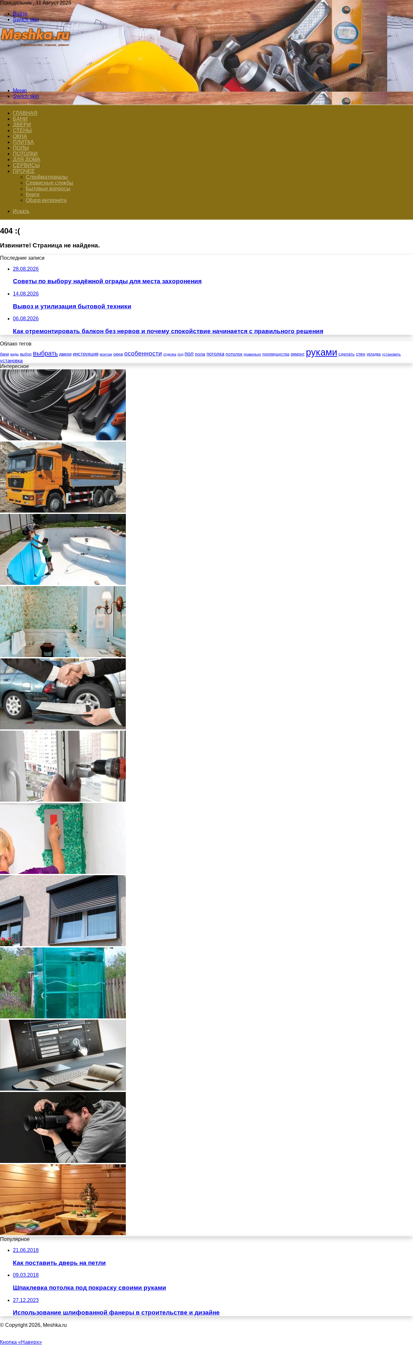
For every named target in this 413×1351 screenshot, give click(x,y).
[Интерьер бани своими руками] (63, 1233)
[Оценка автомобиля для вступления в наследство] (63, 727)
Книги (32, 194)
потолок (234, 353)
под (180, 354)
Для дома (26, 159)
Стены (22, 130)
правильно (252, 354)
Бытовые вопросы (48, 188)
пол (189, 354)
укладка (374, 354)
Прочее (24, 171)
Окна (20, 136)
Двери (22, 124)
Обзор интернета (46, 200)
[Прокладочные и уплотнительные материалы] (63, 438)
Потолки (25, 153)
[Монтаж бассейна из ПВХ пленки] (63, 583)
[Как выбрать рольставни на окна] (63, 944)
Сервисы (26, 165)
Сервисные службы (49, 182)
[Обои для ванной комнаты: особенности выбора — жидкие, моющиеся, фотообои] (63, 655)
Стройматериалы (47, 177)
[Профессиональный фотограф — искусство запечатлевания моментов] (63, 1161)
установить (391, 354)
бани (4, 354)
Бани (20, 119)
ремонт (298, 354)
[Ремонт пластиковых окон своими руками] (63, 800)
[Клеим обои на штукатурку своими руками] (63, 872)
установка (11, 360)
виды (14, 354)
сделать (346, 354)
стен (360, 353)
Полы (21, 148)
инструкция (85, 353)
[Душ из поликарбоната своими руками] (63, 1016)
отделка (169, 354)
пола (200, 353)
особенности (143, 353)
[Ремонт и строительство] (36, 79)
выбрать (45, 353)
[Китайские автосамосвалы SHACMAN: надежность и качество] (63, 511)
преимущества (275, 354)
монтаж (106, 354)
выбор (26, 354)
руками (321, 352)
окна (118, 354)
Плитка (23, 142)
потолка (215, 353)
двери (65, 354)
